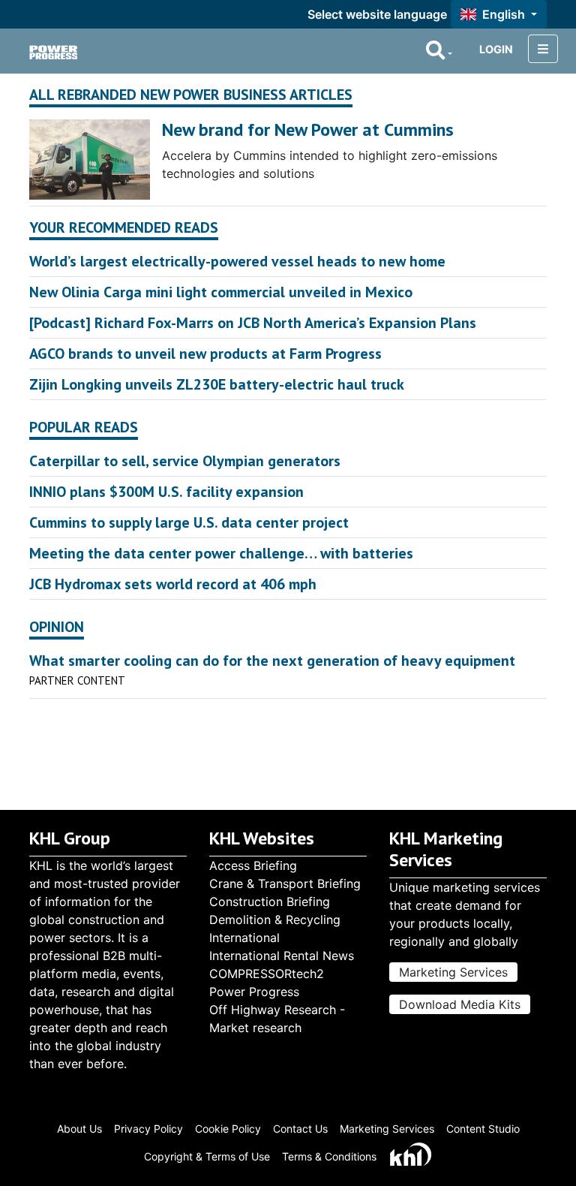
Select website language (377, 14)
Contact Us (300, 1128)
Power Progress (254, 991)
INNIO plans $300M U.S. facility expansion (166, 491)
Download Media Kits (459, 1004)
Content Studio (483, 1128)
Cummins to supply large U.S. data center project (189, 522)
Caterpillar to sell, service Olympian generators (184, 461)
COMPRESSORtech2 (266, 973)
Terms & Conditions (329, 1156)
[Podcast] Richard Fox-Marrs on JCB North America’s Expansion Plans (252, 323)
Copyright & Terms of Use (207, 1156)
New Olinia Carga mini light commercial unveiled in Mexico (220, 292)
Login (496, 49)
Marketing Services (453, 972)
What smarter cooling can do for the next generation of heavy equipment (272, 660)
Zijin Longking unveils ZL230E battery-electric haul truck (216, 384)
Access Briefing (253, 865)
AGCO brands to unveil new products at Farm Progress (205, 353)
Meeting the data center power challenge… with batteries (221, 553)
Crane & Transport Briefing (285, 883)
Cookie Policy (228, 1128)
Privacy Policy (148, 1128)
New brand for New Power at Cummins (308, 129)
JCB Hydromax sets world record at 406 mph (172, 584)
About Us (79, 1128)
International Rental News (281, 955)
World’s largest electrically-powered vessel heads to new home (237, 261)
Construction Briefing (269, 901)
